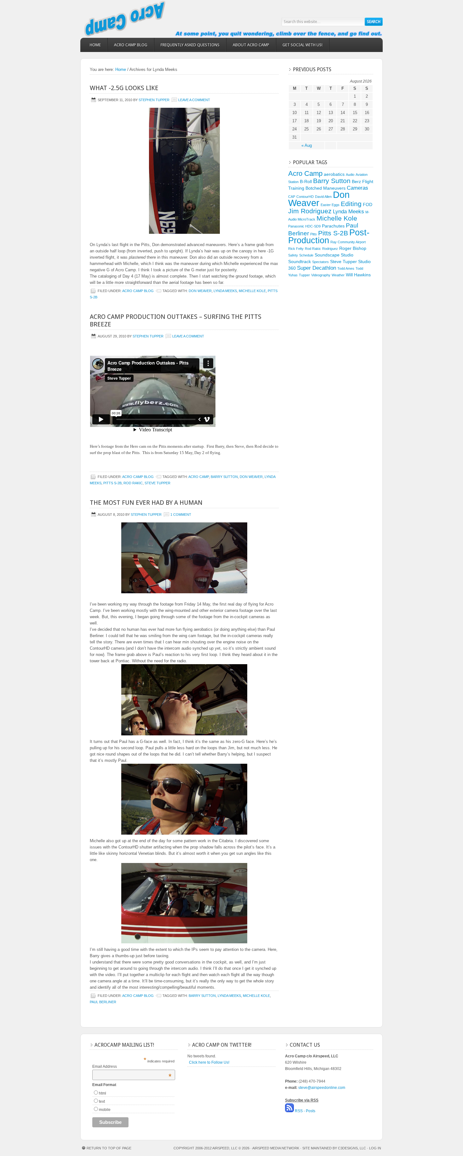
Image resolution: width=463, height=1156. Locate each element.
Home (95, 45)
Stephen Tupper (154, 100)
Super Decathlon (316, 268)
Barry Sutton (224, 477)
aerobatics (334, 174)
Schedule (306, 255)
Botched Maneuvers (326, 188)
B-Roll (306, 181)
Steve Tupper (157, 483)
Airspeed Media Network (275, 1148)
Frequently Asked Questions (190, 45)
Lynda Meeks (225, 291)
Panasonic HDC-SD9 (304, 226)
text (102, 1101)
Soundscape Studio (334, 254)
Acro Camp (137, 19)
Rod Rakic (133, 483)
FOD (367, 204)
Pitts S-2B (112, 483)
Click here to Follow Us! (209, 1062)
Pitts (313, 234)
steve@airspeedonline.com (321, 1087)
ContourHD (305, 196)
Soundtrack (299, 261)
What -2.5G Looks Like (124, 88)
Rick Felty (296, 248)
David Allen (323, 196)
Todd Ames (345, 268)
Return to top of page (109, 1148)
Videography (320, 275)
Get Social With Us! (303, 45)
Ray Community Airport (348, 242)
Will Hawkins (358, 274)
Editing (351, 203)
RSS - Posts (305, 1111)
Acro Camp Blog (130, 45)
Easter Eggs (330, 205)
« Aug (306, 145)
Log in (375, 1148)
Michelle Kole (252, 291)
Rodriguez (330, 248)
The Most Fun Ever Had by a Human (146, 502)
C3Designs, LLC (352, 1148)
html (102, 1093)
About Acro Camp (251, 45)
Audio (350, 174)
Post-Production (328, 236)
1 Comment (180, 514)
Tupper (304, 275)
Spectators (320, 262)
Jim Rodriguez (310, 211)
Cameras (357, 188)
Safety (293, 255)
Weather (338, 275)
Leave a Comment (194, 100)
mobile (105, 1109)
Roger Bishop (352, 248)
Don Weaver (200, 291)
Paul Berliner (103, 1002)
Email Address (131, 1066)
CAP (291, 196)
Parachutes (333, 225)
